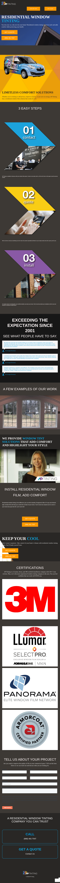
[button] (1, 412)
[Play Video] (30, 466)
